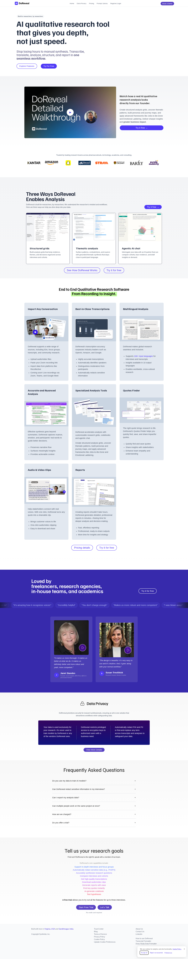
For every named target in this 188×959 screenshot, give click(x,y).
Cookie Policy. (177, 949)
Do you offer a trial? (94, 823)
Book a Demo (167, 4)
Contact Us (140, 931)
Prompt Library (102, 3)
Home (72, 3)
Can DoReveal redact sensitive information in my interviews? (94, 789)
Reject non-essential (156, 953)
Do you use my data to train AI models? (94, 781)
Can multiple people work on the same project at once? (94, 806)
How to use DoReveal (144, 938)
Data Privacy (81, 3)
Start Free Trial (86, 907)
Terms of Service (100, 934)
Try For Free (48, 66)
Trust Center (98, 929)
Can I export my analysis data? (94, 797)
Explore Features (26, 66)
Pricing (91, 3)
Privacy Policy (99, 937)
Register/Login (115, 3)
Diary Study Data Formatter (146, 944)
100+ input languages (143, 356)
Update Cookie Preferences (104, 942)
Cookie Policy (99, 939)
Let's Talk (104, 907)
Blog (96, 931)
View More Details (94, 750)
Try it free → (142, 128)
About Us (139, 929)
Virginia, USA (49, 929)
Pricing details (82, 547)
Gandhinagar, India (66, 929)
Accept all (144, 953)
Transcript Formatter (143, 941)
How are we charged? (94, 814)
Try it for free (114, 270)
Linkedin (139, 934)
